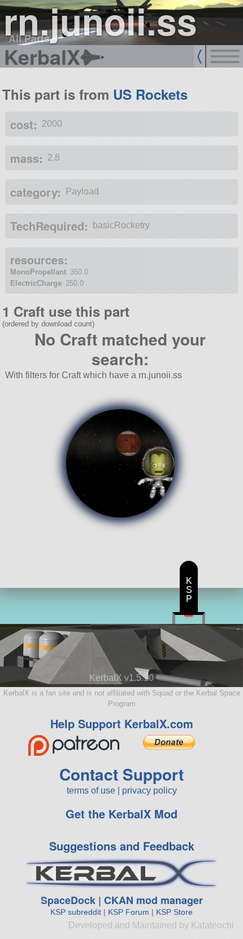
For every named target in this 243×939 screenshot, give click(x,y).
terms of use (91, 790)
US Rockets (150, 94)
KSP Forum (128, 911)
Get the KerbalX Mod (121, 813)
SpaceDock (68, 900)
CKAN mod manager (153, 900)
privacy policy (149, 790)
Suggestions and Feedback (121, 846)
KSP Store (174, 911)
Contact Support (121, 774)
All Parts (29, 38)
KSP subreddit (75, 911)
